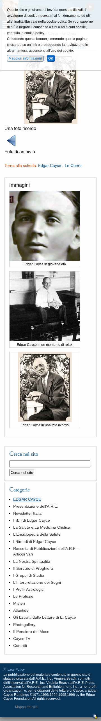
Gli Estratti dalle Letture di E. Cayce (44, 617)
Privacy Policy (14, 670)
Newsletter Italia (27, 513)
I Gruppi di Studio (28, 575)
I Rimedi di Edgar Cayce (34, 541)
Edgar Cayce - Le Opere (60, 165)
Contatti (20, 645)
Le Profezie (23, 596)
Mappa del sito (26, 707)
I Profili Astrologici (28, 589)
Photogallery (24, 624)
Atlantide (21, 610)
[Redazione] (95, 718)
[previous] (11, 145)
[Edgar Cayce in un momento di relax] (45, 340)
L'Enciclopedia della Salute (37, 534)
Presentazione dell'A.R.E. (35, 506)
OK (50, 58)
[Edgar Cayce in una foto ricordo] (50, 122)
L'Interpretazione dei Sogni (37, 582)
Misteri (19, 603)
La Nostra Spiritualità (31, 561)
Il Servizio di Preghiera (33, 568)
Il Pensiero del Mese (31, 631)
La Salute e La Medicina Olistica (41, 527)
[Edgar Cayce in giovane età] (45, 259)
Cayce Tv (21, 638)
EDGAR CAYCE (27, 499)
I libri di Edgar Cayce (31, 520)
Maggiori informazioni (25, 58)
